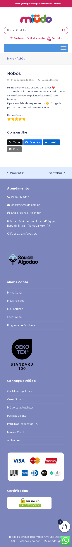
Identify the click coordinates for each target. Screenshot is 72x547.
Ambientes (13, 440)
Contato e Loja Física (19, 391)
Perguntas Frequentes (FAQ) (23, 423)
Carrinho (57, 38)
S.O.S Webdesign (51, 541)
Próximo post (54, 173)
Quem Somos (15, 399)
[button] (15, 142)
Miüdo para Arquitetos (20, 407)
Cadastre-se (14, 317)
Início (10, 58)
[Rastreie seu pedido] (11, 38)
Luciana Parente (50, 80)
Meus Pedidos (15, 300)
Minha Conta (14, 292)
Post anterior (15, 173)
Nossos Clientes (17, 432)
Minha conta (37, 38)
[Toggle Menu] (63, 48)
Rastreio (19, 38)
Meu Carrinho (15, 308)
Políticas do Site (16, 415)
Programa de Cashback (21, 325)
